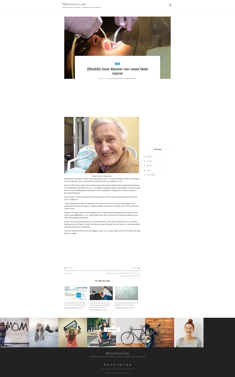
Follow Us (113, 330)
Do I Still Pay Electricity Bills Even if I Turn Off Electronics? (75, 304)
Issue (149, 170)
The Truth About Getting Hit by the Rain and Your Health (126, 304)
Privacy (108, 373)
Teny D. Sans (105, 78)
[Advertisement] (102, 102)
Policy (113, 373)
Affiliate (119, 373)
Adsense (125, 373)
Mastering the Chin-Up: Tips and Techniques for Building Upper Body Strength (99, 305)
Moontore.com (74, 4)
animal (149, 157)
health (117, 64)
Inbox (81, 308)
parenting (151, 175)
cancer (90, 188)
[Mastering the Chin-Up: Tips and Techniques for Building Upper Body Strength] (101, 293)
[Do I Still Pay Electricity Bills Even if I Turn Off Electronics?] (76, 293)
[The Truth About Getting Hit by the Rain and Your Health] (126, 293)
